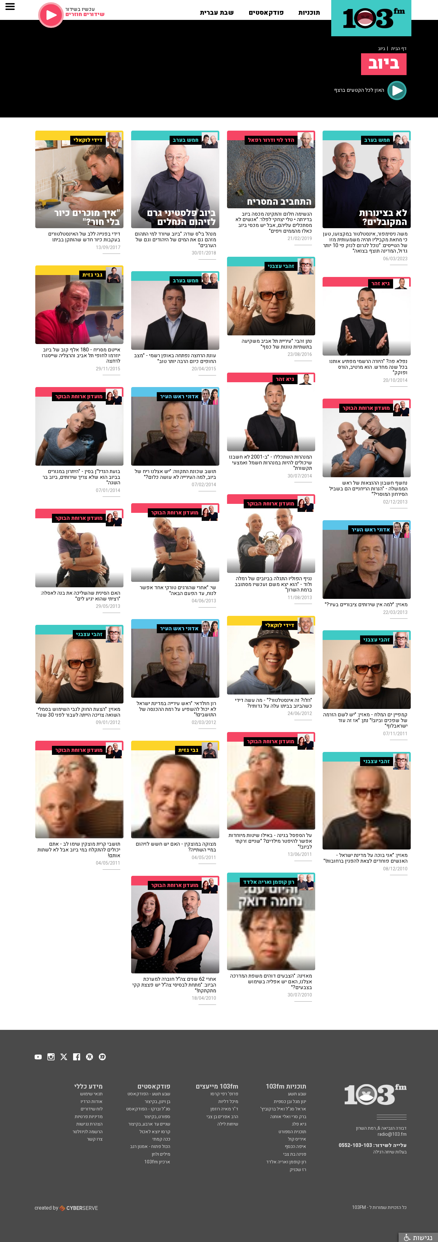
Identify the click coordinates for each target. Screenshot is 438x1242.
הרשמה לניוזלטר (87, 1131)
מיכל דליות (228, 1101)
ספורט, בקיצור (157, 1116)
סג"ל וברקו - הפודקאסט (148, 1109)
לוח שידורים (92, 1109)
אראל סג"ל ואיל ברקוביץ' (283, 1109)
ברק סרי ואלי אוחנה (288, 1116)
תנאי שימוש (91, 1093)
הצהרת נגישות (89, 1124)
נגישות (422, 1237)
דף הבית (399, 48)
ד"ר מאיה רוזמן (224, 1109)
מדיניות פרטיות (89, 1116)
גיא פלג (299, 1124)
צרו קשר (95, 1139)
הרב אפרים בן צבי (222, 1116)
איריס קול (297, 1139)
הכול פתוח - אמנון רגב (150, 1146)
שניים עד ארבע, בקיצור (149, 1124)
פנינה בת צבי (294, 1154)
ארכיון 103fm (157, 1162)
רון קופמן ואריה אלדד (286, 1162)
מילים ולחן (161, 1154)
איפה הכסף (295, 1146)
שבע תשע (297, 1093)
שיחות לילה (227, 1124)
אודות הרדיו (91, 1101)
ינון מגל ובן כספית (290, 1101)
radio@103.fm (392, 1134)
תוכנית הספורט (292, 1131)
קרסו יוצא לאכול (154, 1131)
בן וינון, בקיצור (157, 1101)
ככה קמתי (161, 1139)
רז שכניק (298, 1169)
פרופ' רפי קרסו (224, 1093)
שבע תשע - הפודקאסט (149, 1093)
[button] (309, 10)
